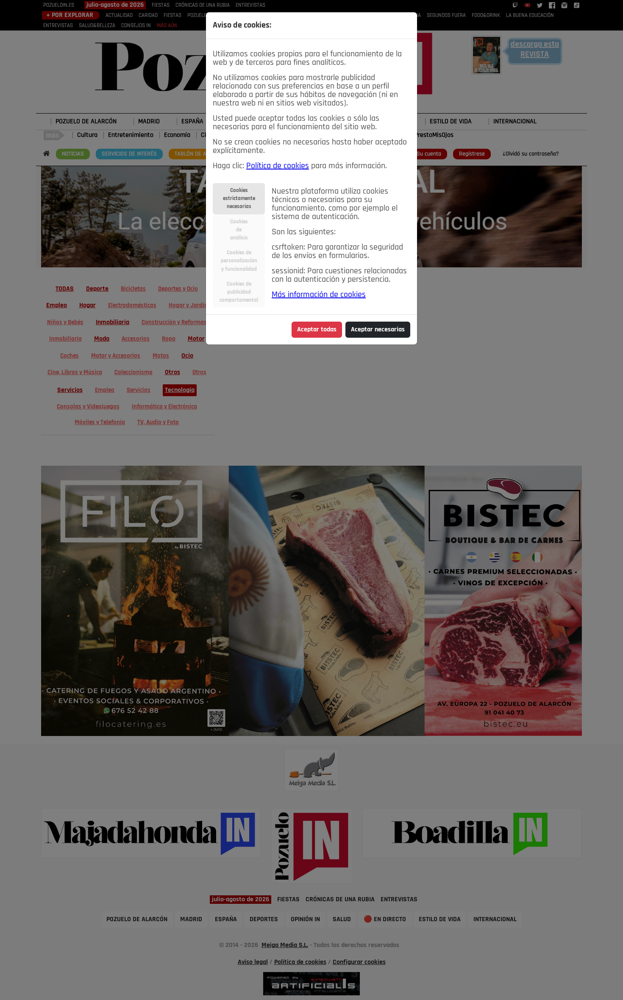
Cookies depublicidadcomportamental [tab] (239, 292)
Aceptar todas (317, 329)
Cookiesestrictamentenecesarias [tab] (239, 198)
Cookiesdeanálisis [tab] (239, 230)
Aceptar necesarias (378, 329)
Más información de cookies (319, 295)
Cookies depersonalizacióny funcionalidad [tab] (239, 261)
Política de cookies (277, 166)
